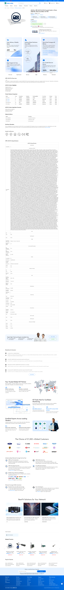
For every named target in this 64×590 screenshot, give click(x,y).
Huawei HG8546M (51, 564)
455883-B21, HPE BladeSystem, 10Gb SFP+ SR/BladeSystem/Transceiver (53, 552)
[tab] (32, 343)
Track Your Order (10, 68)
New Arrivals (51, 581)
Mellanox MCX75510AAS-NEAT (9, 564)
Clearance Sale (51, 582)
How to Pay (12, 479)
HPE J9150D (39, 565)
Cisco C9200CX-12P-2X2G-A (53, 565)
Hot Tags (28, 583)
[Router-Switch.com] (10, 3)
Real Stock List (18, 578)
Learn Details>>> (41, 573)
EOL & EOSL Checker (41, 584)
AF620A (8, 99)
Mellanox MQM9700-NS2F (9, 563)
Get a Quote (53, 336)
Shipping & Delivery (19, 581)
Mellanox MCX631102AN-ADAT (31, 563)
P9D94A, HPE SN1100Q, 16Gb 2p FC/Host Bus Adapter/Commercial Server (43, 552)
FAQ (27, 581)
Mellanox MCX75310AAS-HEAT (53, 563)
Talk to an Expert (41, 33)
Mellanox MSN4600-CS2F (41, 564)
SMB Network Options (52, 583)
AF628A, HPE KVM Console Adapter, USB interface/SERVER (21, 552)
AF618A (8, 100)
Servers (8, 7)
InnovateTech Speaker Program (53, 584)
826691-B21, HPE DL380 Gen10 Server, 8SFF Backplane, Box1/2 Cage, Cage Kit (10, 552)
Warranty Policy (12, 490)
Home (5, 7)
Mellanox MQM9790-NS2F (20, 563)
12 (57, 553)
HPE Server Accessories (18, 7)
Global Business (7, 582)
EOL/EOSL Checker (37, 409)
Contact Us (45, 0)
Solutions (20, 5)
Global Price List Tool (41, 581)
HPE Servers (12, 7)
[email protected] (47, 127)
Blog (6, 581)
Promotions (26, 5)
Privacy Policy (18, 582)
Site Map (28, 584)
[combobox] (29, 3)
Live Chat (52, 339)
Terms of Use (29, 582)
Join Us (50, 578)
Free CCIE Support (40, 578)
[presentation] (4, 548)
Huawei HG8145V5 (8, 565)
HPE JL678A (17, 565)
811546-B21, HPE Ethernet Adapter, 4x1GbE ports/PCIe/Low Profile (32, 552)
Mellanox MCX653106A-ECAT (31, 564)
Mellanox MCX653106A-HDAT (20, 564)
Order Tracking (40, 583)
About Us (35, 5)
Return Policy (12, 470)
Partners (31, 5)
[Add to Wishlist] (45, 24)
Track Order (50, 0)
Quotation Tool (40, 582)
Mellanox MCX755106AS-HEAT (42, 563)
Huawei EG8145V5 (29, 565)
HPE (33, 13)
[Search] (39, 3)
